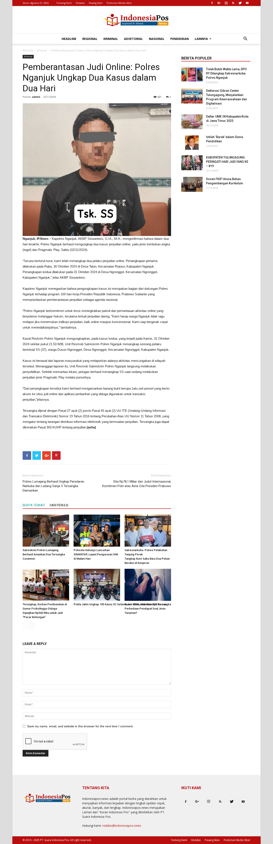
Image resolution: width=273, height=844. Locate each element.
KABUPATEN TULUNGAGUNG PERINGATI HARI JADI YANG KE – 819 (227, 162)
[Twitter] (240, 3)
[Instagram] (226, 3)
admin (36, 96)
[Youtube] (247, 3)
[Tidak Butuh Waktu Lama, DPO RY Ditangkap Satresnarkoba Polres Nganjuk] (192, 74)
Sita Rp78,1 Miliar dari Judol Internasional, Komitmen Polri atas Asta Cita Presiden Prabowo (136, 484)
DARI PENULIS (59, 505)
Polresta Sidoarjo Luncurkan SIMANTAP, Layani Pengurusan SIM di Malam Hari (96, 554)
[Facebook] (212, 3)
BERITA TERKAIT (34, 505)
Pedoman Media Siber (119, 2)
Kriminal (110, 39)
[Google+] (219, 3)
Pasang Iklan (96, 2)
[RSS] (233, 3)
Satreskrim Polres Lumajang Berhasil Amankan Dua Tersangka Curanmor (44, 554)
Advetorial (133, 39)
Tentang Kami (64, 2)
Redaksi (80, 2)
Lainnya (201, 39)
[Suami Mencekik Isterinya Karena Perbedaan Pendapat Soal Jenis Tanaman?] (148, 585)
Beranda (28, 50)
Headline (69, 39)
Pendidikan (179, 39)
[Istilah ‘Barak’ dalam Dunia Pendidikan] (192, 142)
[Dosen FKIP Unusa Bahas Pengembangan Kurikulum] (192, 184)
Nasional (156, 39)
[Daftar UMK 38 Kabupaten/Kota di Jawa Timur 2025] (192, 121)
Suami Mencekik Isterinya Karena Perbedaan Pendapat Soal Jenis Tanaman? (146, 608)
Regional (89, 39)
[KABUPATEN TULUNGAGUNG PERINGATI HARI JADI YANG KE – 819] (192, 162)
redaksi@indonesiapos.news (121, 826)
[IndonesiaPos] (136, 20)
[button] (245, 39)
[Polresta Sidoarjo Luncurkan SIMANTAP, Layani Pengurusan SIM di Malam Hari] (97, 531)
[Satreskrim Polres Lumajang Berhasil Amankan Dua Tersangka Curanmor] (46, 531)
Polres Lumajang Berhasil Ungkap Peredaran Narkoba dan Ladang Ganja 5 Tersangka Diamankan (53, 486)
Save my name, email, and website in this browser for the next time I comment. (80, 726)
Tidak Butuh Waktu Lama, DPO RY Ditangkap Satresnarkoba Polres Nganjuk (226, 73)
